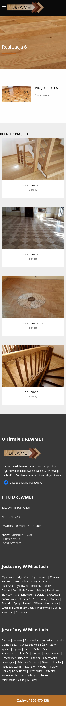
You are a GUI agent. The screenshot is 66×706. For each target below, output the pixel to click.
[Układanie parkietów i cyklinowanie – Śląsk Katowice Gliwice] (25, 6)
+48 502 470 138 (21, 507)
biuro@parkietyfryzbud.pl (25, 526)
